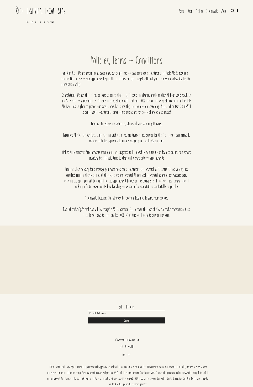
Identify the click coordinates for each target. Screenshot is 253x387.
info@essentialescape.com (127, 339)
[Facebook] (237, 10)
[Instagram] (232, 10)
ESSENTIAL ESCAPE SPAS (46, 10)
